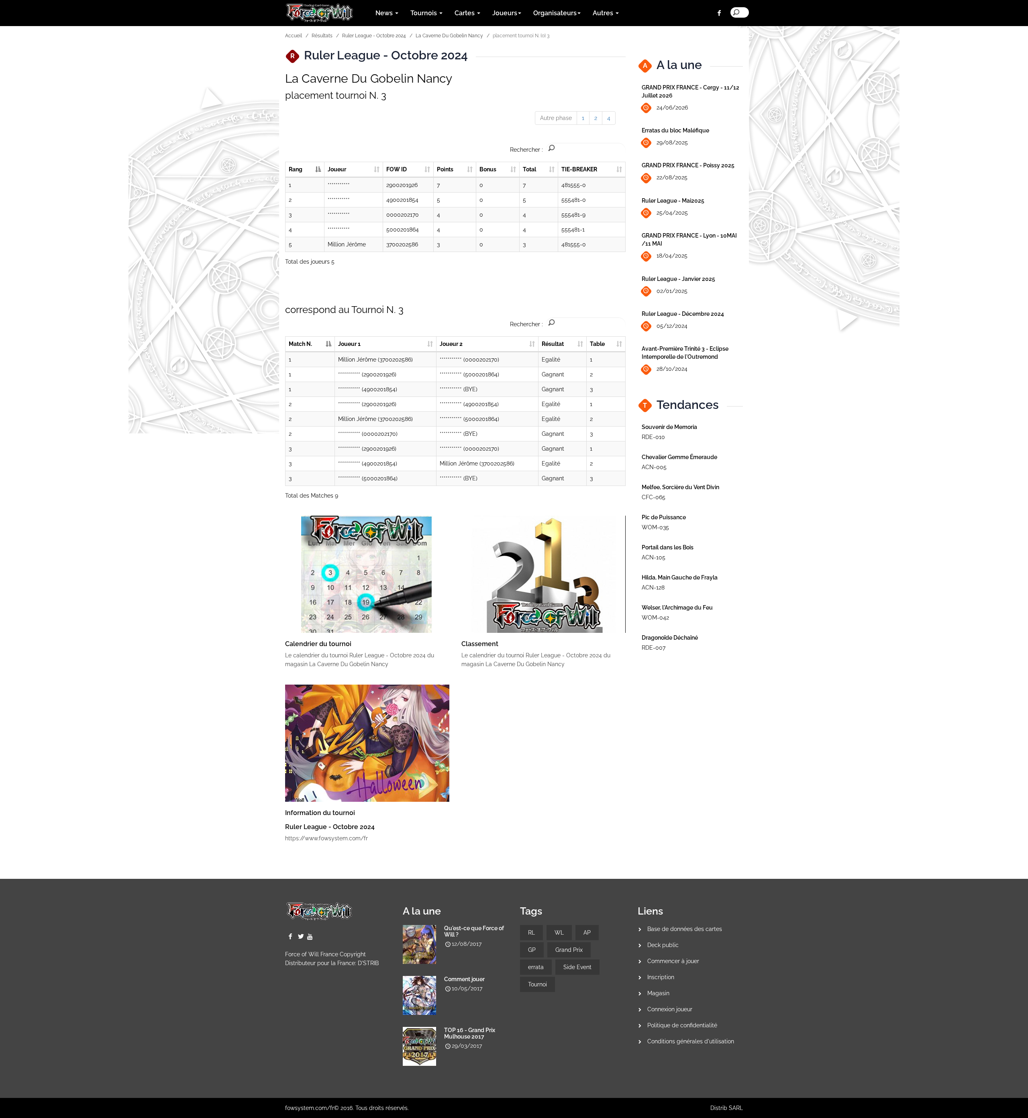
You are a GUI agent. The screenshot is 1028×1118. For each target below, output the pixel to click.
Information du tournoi (320, 813)
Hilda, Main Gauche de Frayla (680, 577)
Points (445, 169)
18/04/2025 (672, 255)
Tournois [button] (424, 13)
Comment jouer (464, 979)
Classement (479, 644)
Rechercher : (526, 149)
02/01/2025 (672, 291)
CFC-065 (653, 497)
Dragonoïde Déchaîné (670, 637)
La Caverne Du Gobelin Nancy (449, 36)
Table (597, 344)
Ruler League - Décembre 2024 (683, 314)
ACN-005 (654, 467)
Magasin (658, 993)
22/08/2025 (672, 177)
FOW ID (396, 169)
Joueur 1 (349, 344)
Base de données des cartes (684, 929)
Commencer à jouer (673, 961)
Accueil (293, 36)
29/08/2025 (672, 142)
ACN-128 (653, 587)
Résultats (322, 36)
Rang (295, 169)
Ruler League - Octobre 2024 (374, 36)
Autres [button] (604, 13)
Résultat (553, 344)
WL (559, 932)
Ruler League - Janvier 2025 (678, 279)
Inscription (660, 977)
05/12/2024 (672, 326)
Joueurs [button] (504, 13)
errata (536, 967)
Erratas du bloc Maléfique (675, 130)
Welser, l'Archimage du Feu (677, 607)
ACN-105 (653, 557)
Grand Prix (569, 950)
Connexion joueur (669, 1009)
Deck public (663, 945)
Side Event (577, 967)
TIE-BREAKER (579, 169)
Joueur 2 (451, 344)
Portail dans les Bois (667, 547)
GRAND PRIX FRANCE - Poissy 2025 (688, 165)
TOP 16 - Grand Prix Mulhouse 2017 (469, 1033)
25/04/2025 (672, 212)
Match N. (300, 344)
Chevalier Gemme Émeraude (679, 457)
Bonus (487, 169)
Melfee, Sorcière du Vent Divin (680, 487)
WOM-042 (655, 617)
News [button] (384, 13)
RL (531, 932)
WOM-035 (655, 527)
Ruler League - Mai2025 (673, 200)
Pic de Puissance (664, 517)
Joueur (337, 169)
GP (532, 950)
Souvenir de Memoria (669, 427)
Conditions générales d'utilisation (690, 1041)
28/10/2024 (672, 369)
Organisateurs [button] (555, 13)
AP (587, 932)
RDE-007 (653, 647)
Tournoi (537, 984)
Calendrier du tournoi (318, 644)
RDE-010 (653, 437)
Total (529, 169)
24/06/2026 (672, 107)
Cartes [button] (465, 13)
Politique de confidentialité (682, 1025)
